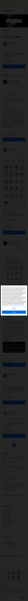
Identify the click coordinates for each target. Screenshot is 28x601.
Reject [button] (14, 308)
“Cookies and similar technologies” (17, 305)
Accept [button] (14, 312)
